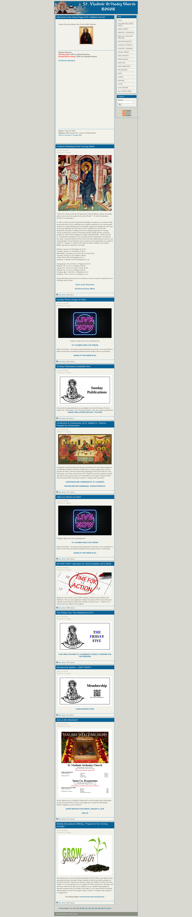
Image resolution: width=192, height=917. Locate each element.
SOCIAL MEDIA (123, 52)
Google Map (77, 135)
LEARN (120, 77)
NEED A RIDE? (123, 29)
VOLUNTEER (122, 70)
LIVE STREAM (123, 88)
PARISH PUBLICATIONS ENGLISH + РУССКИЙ (85, 412)
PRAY (120, 73)
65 (99, 908)
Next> (103, 908)
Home (120, 20)
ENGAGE (121, 80)
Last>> (108, 908)
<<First (61, 908)
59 (80, 908)
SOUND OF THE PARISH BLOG (84, 355)
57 (74, 908)
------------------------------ (126, 22)
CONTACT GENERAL (125, 48)
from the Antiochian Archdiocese (91, 897)
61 (87, 908)
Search (121, 96)
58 (77, 908)
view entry (62, 295)
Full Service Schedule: (66, 60)
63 (93, 908)
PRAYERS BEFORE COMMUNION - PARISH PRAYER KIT (85, 486)
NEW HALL (122, 63)
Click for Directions (65, 135)
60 (83, 908)
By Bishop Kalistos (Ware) (85, 289)
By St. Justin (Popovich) (85, 284)
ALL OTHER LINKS (124, 91)
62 (90, 908)
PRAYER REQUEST (125, 41)
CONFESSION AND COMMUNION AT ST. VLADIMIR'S (85, 482)
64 (96, 908)
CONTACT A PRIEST (125, 45)
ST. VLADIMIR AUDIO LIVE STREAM (85, 345)
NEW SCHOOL (123, 59)
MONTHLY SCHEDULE (126, 33)
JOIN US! (85, 813)
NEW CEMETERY (124, 66)
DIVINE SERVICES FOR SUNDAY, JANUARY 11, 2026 (85, 809)
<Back (66, 908)
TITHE (120, 84)
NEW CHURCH (123, 56)
